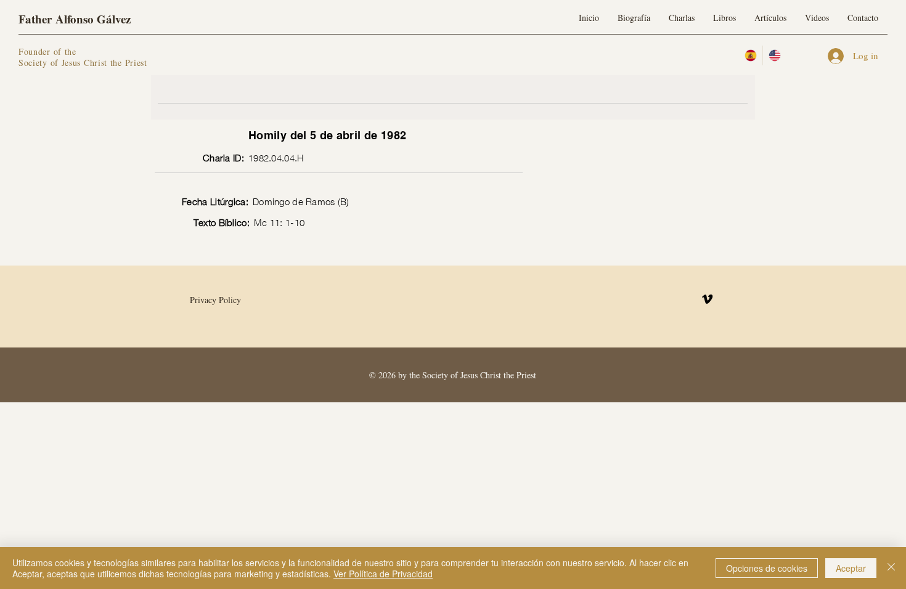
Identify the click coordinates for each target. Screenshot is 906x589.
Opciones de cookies (766, 568)
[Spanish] (750, 55)
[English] (774, 55)
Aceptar (851, 568)
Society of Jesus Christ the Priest (82, 62)
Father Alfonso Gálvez (74, 18)
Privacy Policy (215, 300)
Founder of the (49, 51)
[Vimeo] (707, 299)
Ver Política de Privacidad (383, 573)
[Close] (891, 568)
